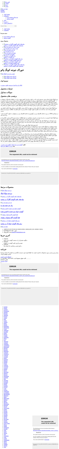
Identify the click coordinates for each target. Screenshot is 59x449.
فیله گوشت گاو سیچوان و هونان (10, 217)
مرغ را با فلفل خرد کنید (6, 146)
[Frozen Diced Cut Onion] (6, 202)
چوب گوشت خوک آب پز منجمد (11, 63)
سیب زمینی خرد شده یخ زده (11, 48)
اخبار (5, 20)
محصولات (6, 16)
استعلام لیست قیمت (6, 257)
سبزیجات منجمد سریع (12, 17)
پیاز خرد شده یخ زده (9, 51)
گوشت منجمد (10, 19)
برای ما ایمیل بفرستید (14, 85)
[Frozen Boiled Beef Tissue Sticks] (11, 196)
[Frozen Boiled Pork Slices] (10, 220)
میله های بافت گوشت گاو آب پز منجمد (13, 45)
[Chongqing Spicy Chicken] (6, 190)
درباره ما (6, 21)
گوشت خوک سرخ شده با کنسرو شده (12, 211)
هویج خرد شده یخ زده (9, 54)
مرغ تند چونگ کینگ (6, 193)
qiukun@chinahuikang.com (18, 232)
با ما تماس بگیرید (8, 23)
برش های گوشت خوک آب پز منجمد (13, 60)
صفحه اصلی (7, 14)
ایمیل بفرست (4, 261)
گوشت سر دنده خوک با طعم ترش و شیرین (11, 144)
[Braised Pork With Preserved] (11, 208)
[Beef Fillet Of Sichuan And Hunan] (9, 214)
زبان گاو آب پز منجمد (9, 57)
